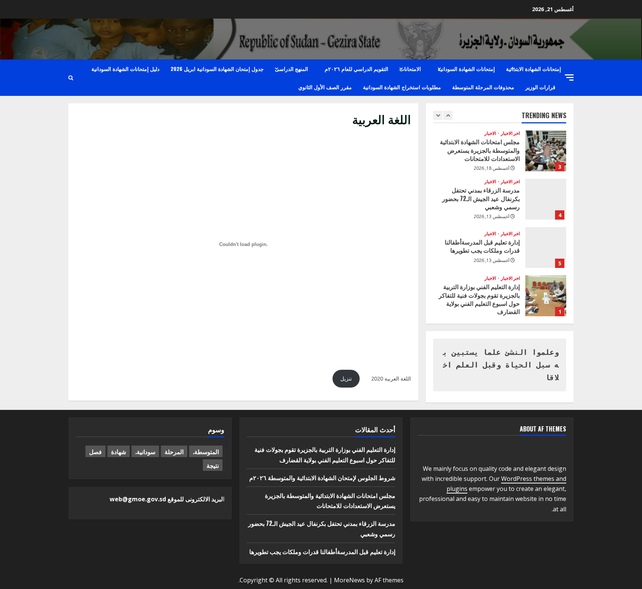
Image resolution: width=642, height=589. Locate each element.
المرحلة (174, 451)
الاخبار (490, 133)
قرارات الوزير (540, 87)
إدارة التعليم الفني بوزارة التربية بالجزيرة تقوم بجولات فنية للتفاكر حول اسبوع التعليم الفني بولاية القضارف (545, 295)
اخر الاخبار (510, 133)
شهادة (118, 451)
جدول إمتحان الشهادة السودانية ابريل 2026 (217, 68)
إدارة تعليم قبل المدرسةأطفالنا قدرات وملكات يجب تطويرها (545, 247)
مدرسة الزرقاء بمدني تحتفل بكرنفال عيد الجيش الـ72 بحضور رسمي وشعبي (545, 199)
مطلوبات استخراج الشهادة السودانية (402, 87)
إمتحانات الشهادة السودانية (466, 68)
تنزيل (346, 378)
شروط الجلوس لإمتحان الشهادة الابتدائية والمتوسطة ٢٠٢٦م (322, 477)
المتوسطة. (206, 451)
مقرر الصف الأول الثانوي (325, 87)
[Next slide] (448, 115)
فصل (95, 451)
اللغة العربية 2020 (391, 378)
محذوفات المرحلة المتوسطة (483, 87)
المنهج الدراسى (291, 68)
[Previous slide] (437, 115)
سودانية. (145, 451)
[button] (569, 77)
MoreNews (349, 580)
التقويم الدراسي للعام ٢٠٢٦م (356, 68)
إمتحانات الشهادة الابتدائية (533, 68)
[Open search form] (70, 78)
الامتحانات (410, 68)
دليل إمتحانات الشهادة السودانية (125, 68)
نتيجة (213, 465)
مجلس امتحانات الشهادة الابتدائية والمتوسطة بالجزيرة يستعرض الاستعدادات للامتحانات (545, 150)
